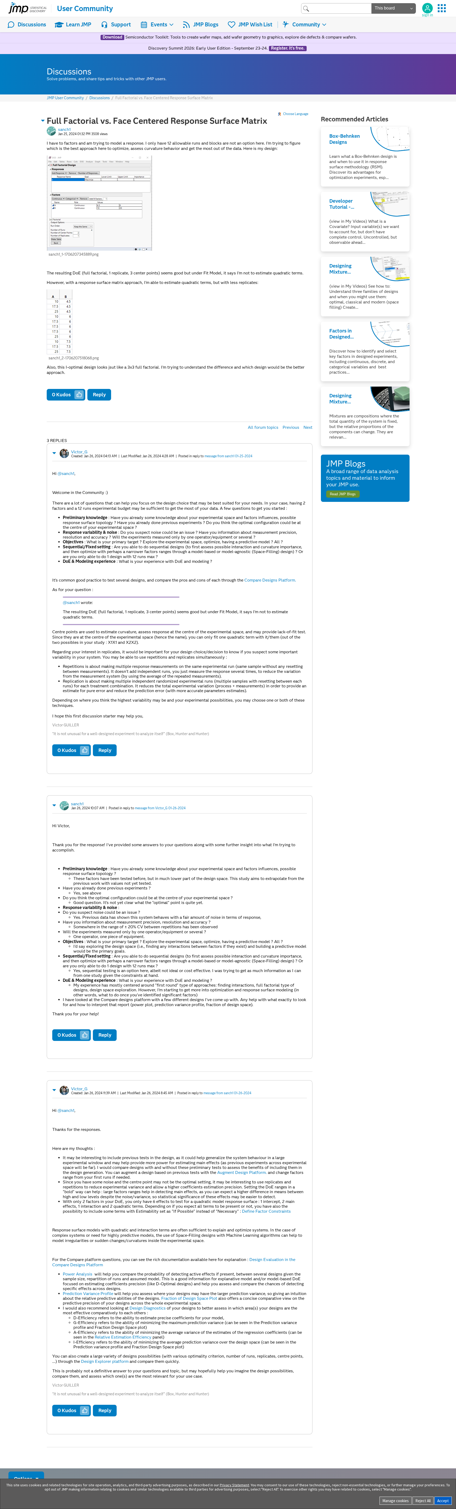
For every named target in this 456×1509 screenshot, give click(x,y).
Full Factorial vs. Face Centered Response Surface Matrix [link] (164, 98)
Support (121, 24)
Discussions (32, 24)
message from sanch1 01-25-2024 (228, 456)
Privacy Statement (234, 1485)
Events (159, 24)
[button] (43, 121)
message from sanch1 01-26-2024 (227, 1093)
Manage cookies (395, 1500)
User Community (85, 8)
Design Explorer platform (105, 1361)
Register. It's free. (288, 48)
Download (112, 37)
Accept (443, 1500)
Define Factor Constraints (266, 1211)
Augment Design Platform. (242, 1172)
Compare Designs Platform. (270, 580)
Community (306, 24)
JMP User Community (65, 98)
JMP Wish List (255, 24)
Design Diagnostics (148, 1308)
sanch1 (64, 129)
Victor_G (79, 451)
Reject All (423, 1500)
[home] (27, 8)
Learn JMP (78, 24)
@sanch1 (66, 473)
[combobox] (336, 8)
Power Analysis (77, 1274)
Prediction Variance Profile (88, 1293)
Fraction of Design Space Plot (189, 1298)
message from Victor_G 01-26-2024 (160, 808)
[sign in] (427, 8)
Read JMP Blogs (343, 494)
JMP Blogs (205, 24)
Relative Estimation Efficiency (123, 1337)
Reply (99, 395)
